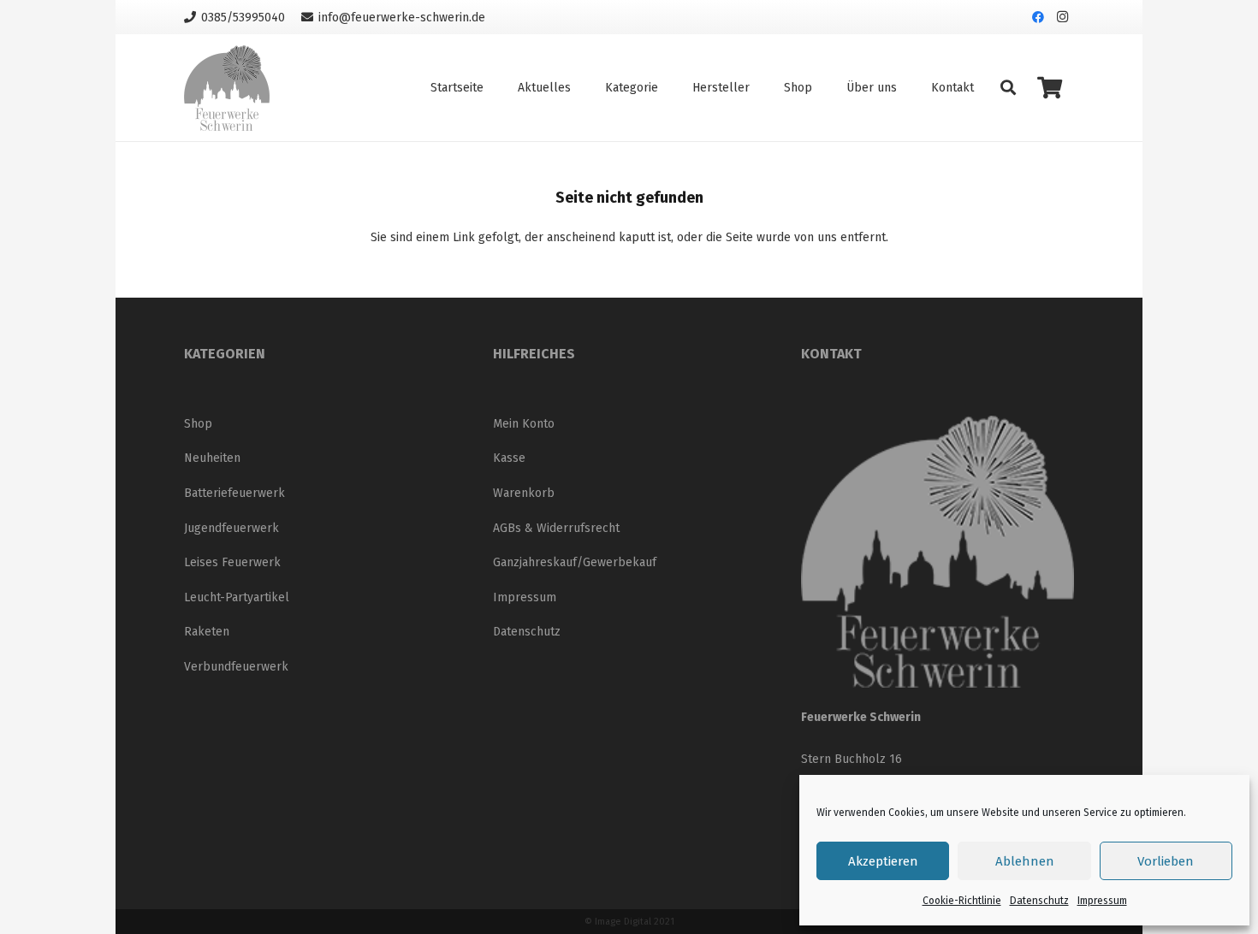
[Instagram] (1062, 17)
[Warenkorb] (1049, 87)
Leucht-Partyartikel (236, 597)
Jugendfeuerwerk (231, 528)
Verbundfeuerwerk (236, 666)
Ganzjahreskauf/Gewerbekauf (574, 562)
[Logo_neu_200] (227, 88)
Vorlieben (1165, 861)
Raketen (206, 631)
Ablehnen (1024, 861)
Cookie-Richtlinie (962, 901)
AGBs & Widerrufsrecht (556, 528)
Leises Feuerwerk (232, 562)
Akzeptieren (883, 861)
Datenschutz (1039, 901)
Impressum (1102, 901)
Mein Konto (524, 424)
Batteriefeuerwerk (234, 493)
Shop (198, 424)
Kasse (509, 458)
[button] (1008, 87)
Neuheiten (212, 458)
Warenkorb (524, 493)
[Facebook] (1038, 17)
